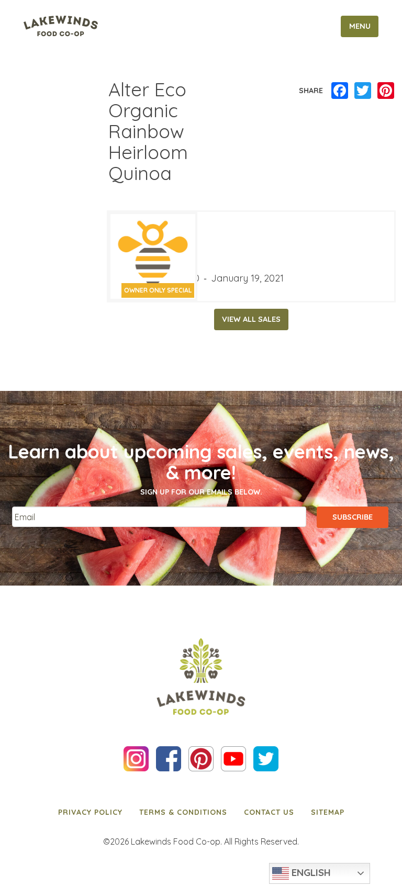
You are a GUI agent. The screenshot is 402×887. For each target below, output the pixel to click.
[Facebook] (339, 91)
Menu (360, 26)
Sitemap (327, 812)
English (310, 872)
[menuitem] (90, 812)
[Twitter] (362, 91)
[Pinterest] (385, 91)
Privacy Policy (90, 812)
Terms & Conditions (183, 812)
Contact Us (269, 812)
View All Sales (251, 319)
